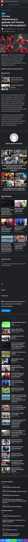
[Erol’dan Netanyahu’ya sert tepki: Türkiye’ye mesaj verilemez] (7, 222)
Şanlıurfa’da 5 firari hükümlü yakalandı (16, 440)
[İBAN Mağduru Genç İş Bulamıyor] (6, 361)
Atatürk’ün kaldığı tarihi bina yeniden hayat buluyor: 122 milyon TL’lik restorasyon (18, 433)
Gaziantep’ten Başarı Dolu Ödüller (17, 414)
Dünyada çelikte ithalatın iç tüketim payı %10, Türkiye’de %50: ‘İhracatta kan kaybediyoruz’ (18, 423)
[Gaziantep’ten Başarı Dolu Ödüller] (6, 415)
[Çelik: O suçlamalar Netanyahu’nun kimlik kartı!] (21, 222)
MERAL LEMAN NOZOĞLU (9, 28)
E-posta (3, 290)
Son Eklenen (14, 317)
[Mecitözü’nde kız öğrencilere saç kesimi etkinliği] (6, 470)
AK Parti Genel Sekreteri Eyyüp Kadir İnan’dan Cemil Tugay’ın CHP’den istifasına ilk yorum (7, 211)
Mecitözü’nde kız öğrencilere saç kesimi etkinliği (17, 469)
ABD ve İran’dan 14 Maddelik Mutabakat (17, 454)
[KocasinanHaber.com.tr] (14, 5)
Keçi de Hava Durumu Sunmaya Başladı (17, 447)
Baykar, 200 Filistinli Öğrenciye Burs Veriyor (17, 330)
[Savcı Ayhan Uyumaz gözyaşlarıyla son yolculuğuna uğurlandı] (6, 463)
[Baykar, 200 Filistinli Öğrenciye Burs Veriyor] (5, 80)
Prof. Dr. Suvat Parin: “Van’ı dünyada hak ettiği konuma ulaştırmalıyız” (20, 246)
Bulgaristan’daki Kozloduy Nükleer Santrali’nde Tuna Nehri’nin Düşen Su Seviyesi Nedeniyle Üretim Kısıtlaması (6, 247)
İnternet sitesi (4, 295)
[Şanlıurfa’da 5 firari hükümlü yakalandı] (6, 442)
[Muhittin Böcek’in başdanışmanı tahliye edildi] (21, 203)
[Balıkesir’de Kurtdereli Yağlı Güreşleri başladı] (6, 390)
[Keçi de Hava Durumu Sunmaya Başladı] (6, 449)
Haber (9, 10)
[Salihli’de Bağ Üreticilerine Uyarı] (6, 324)
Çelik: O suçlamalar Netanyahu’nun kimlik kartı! (20, 228)
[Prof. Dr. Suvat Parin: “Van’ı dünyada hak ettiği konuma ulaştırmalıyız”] (21, 239)
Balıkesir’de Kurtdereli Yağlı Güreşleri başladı (17, 389)
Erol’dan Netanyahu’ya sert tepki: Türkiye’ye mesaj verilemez (6, 229)
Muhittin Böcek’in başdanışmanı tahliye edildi (19, 210)
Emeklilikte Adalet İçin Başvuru (11, 1)
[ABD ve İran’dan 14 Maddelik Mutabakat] (6, 456)
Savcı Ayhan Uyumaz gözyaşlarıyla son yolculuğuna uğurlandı (17, 462)
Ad (2, 284)
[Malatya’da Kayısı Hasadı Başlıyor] (6, 354)
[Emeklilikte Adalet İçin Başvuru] (5, 87)
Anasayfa (5, 10)
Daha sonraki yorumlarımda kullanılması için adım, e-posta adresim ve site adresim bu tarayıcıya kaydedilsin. (13, 304)
